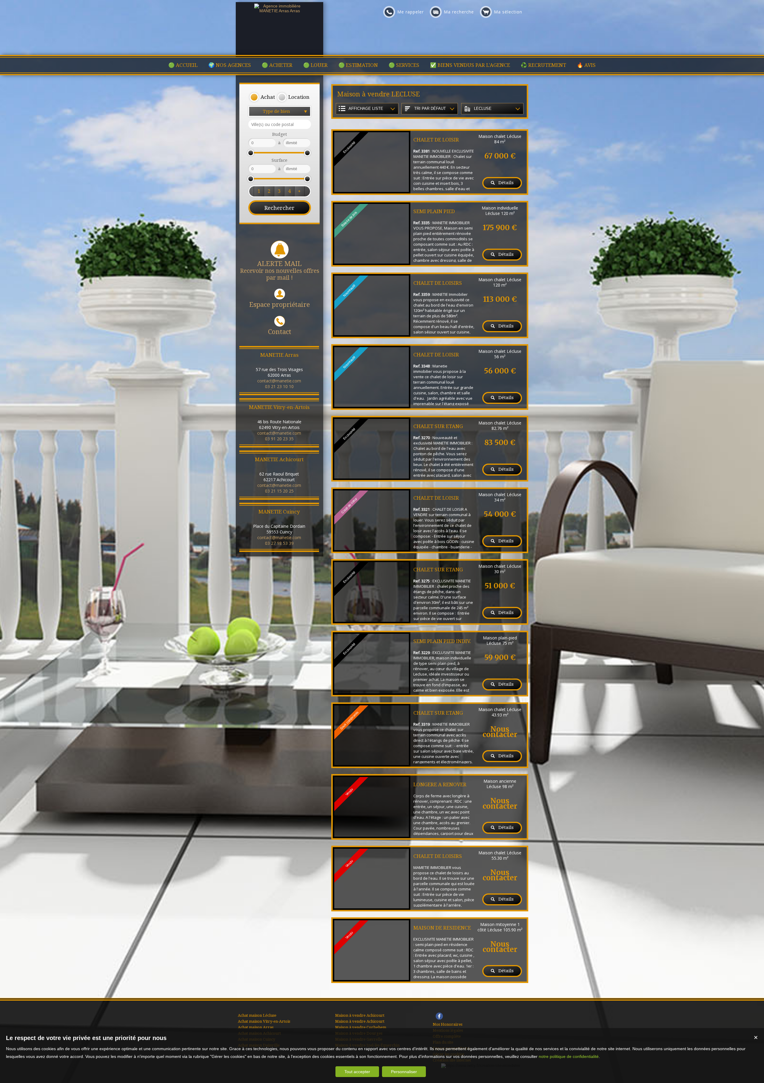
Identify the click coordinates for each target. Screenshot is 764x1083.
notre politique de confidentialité (569, 1056)
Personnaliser (404, 1071)
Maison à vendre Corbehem (360, 1027)
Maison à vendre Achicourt (359, 1015)
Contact (279, 332)
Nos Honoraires (447, 1024)
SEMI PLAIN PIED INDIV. (442, 641)
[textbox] (279, 124)
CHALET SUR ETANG (438, 426)
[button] (262, 97)
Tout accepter (357, 1071)
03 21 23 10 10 (279, 386)
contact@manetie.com (279, 381)
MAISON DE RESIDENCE (442, 928)
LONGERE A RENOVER (439, 784)
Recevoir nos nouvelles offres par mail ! (279, 270)
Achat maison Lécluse (257, 1015)
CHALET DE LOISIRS (437, 283)
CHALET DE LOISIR (436, 140)
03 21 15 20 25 (279, 491)
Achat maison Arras (255, 1027)
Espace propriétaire (279, 304)
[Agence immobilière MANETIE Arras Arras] (279, 10)
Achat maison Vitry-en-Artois (264, 1021)
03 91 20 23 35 (279, 438)
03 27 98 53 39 (279, 543)
